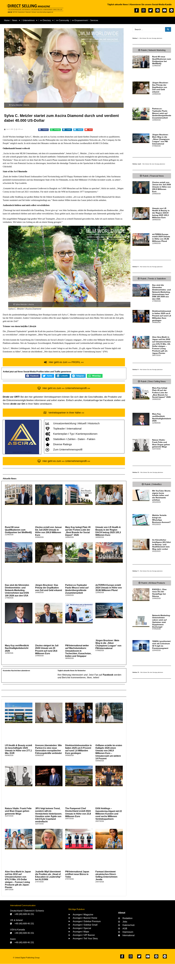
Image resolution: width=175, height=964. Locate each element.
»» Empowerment (80, 20)
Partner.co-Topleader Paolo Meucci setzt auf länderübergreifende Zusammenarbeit (161, 113)
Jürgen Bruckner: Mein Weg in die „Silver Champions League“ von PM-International (161, 139)
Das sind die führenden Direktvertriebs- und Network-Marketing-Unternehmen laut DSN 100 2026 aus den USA (17, 590)
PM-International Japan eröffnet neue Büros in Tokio (77, 874)
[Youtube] (164, 10)
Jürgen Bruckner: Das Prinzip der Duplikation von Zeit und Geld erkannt (48, 587)
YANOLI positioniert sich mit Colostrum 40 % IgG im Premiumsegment (161, 644)
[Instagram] (143, 10)
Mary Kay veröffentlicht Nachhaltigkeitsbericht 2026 (17, 648)
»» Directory (45, 20)
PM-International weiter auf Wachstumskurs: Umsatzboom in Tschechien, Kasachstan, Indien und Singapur (78, 650)
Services (94, 20)
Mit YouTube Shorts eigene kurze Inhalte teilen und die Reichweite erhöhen (161, 495)
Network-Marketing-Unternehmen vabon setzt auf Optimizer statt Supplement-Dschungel (161, 621)
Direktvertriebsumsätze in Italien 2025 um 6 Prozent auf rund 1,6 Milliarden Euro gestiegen (163, 315)
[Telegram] (171, 10)
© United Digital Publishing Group (26, 958)
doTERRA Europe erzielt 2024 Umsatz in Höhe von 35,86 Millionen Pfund (108, 587)
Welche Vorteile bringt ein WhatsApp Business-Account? (161, 518)
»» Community (62, 20)
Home (7, 20)
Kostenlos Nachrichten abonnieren (16, 671)
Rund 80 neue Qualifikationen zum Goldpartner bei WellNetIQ (18, 530)
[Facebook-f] (136, 10)
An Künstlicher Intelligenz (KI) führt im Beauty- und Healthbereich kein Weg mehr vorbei (161, 544)
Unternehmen (29, 20)
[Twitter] (150, 10)
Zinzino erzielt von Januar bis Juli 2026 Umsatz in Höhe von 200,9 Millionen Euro (161, 187)
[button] (43, 129)
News (14, 20)
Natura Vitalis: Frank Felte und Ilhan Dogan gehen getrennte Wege (18, 811)
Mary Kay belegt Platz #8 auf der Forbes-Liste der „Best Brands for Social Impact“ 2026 (161, 392)
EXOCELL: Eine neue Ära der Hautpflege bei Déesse (159, 592)
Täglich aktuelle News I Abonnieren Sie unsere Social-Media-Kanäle (139, 4)
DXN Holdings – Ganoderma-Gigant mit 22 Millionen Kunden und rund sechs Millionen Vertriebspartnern (108, 813)
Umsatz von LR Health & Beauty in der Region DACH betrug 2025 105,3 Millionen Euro (161, 213)
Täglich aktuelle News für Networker (72, 671)
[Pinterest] (157, 10)
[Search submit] (168, 29)
